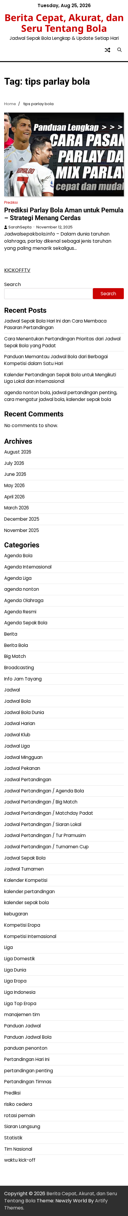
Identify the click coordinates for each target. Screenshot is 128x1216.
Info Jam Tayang (23, 679)
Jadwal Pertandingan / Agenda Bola (44, 791)
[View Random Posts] (107, 49)
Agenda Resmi (20, 612)
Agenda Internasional (27, 567)
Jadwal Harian (19, 723)
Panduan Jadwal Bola (27, 1037)
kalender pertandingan (29, 891)
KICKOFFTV (17, 270)
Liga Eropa (15, 981)
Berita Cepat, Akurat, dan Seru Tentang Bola (64, 22)
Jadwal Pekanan (22, 768)
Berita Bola (16, 645)
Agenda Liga (18, 578)
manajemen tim (22, 1014)
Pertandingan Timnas (27, 1081)
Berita (10, 634)
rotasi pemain (19, 1115)
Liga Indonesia (19, 992)
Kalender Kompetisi (25, 880)
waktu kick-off (19, 1160)
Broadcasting (19, 667)
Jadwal (12, 690)
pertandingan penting (28, 1070)
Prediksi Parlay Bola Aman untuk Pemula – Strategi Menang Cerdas (64, 214)
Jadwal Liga (17, 746)
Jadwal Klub (17, 735)
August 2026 (17, 452)
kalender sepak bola (26, 902)
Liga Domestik (19, 959)
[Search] (119, 49)
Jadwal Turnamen (24, 869)
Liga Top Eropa (20, 1003)
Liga (8, 947)
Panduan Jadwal (22, 1026)
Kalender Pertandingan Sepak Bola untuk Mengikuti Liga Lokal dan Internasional (60, 378)
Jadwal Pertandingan (27, 779)
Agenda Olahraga (23, 600)
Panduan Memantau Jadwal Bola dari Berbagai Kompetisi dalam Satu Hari (56, 360)
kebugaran (16, 914)
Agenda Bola (18, 555)
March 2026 (16, 508)
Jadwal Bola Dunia (24, 712)
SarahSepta (20, 227)
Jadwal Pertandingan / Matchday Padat (48, 813)
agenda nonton (21, 589)
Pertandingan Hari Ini (26, 1059)
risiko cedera (18, 1104)
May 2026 (14, 485)
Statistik (13, 1138)
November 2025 (21, 530)
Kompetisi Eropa (22, 925)
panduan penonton (25, 1048)
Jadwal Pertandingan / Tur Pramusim (45, 835)
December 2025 (21, 519)
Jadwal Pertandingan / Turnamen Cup (46, 847)
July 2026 (14, 463)
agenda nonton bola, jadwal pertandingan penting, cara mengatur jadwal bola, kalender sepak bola (60, 395)
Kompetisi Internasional (30, 936)
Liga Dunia (15, 970)
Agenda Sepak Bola (25, 623)
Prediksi (11, 202)
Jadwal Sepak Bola (25, 858)
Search (12, 284)
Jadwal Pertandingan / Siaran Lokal (42, 824)
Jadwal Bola (17, 701)
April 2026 (14, 497)
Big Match (15, 656)
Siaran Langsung (22, 1126)
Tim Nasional (18, 1149)
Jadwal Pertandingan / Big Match (40, 802)
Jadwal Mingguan (23, 757)
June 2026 (15, 474)
